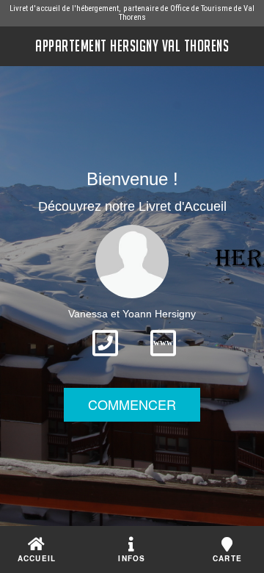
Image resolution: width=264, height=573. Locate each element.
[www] (163, 360)
